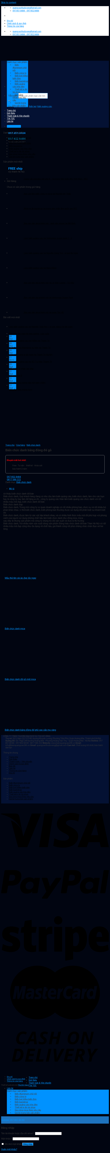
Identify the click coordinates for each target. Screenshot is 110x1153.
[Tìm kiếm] (9, 100)
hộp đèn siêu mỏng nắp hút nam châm (27, 382)
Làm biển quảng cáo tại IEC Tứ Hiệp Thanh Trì (30, 361)
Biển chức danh (33, 445)
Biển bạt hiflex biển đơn (20, 143)
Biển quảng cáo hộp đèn (19, 85)
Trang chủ (11, 110)
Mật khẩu (6, 1138)
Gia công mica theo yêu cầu (19, 97)
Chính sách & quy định (16, 23)
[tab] (58, 488)
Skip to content (8, 2)
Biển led (32, 106)
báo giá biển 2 (15, 375)
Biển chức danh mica (15, 628)
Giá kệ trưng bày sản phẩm (19, 104)
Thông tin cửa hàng (15, 26)
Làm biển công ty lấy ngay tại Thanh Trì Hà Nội (30, 354)
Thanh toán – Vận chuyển (20, 761)
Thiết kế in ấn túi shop (20, 90)
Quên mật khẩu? (9, 1149)
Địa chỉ (10, 20)
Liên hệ (12, 768)
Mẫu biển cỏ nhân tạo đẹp (21, 368)
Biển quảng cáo (44, 106)
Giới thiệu (11, 113)
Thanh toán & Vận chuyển (40, 1083)
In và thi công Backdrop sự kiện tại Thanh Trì (30, 347)
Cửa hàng (20, 445)
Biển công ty (15, 140)
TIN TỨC (33, 1085)
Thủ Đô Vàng (23, 1085)
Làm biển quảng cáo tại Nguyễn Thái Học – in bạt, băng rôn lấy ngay (41, 326)
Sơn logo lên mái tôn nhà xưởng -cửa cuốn (29, 333)
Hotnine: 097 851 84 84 (12, 1120)
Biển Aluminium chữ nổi (20, 138)
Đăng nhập (27, 1144)
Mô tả (11, 488)
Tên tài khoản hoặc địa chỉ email (18, 1133)
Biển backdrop (15, 146)
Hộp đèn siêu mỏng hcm (20, 389)
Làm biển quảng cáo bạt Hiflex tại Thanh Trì (29, 340)
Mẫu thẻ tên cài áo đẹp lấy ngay (20, 578)
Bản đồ (12, 766)
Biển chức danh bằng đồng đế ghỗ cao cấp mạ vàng (30, 730)
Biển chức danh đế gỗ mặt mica (20, 679)
